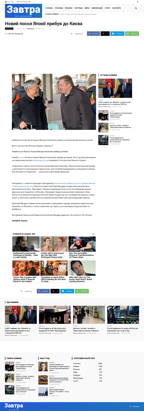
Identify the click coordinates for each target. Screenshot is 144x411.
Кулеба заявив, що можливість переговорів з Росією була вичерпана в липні (59, 367)
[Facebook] (137, 1)
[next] (137, 14)
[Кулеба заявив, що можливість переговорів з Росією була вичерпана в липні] (43, 366)
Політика (9, 28)
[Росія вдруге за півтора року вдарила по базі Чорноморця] (103, 115)
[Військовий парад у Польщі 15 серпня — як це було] (43, 391)
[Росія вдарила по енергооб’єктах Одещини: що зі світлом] (103, 140)
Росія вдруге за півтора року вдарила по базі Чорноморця (121, 115)
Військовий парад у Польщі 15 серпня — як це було (59, 391)
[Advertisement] (72, 53)
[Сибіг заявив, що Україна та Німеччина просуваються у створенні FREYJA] (115, 88)
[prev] (134, 14)
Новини (100, 100)
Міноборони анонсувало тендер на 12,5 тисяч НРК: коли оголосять (59, 380)
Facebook (135, 406)
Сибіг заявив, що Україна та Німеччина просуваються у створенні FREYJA (114, 103)
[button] (136, 8)
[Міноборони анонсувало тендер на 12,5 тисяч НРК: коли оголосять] (43, 380)
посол (21, 157)
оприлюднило (39, 160)
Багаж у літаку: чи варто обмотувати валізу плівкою (120, 126)
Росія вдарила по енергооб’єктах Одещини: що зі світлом (80, 14)
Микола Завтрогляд (16, 33)
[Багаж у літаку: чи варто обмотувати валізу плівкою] (103, 128)
